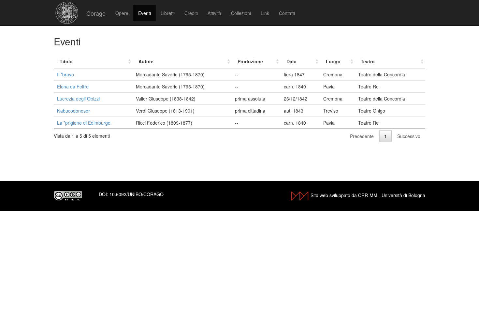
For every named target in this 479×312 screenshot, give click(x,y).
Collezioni (241, 13)
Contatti (287, 13)
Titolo (66, 61)
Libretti (168, 13)
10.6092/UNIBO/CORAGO (136, 194)
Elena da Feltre (73, 86)
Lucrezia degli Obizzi (78, 98)
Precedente (362, 136)
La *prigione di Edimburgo (83, 122)
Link (265, 13)
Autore (145, 61)
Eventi (144, 13)
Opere (121, 13)
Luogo (333, 61)
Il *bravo (65, 74)
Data (291, 61)
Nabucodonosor (73, 110)
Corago (96, 13)
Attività (214, 13)
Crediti (191, 13)
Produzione (250, 61)
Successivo (408, 136)
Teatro (368, 61)
